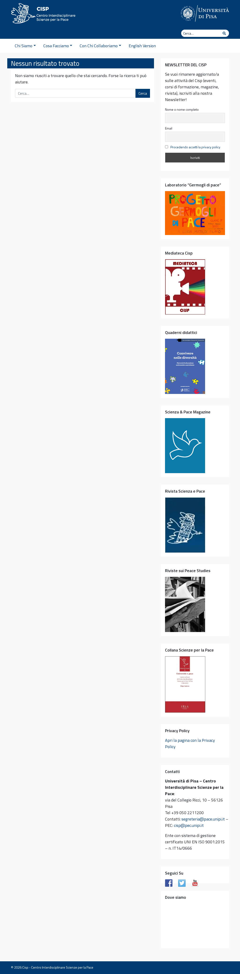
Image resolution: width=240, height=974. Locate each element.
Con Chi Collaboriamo (99, 46)
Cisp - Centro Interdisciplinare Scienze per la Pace (57, 967)
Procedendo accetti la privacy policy (195, 147)
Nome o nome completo (182, 109)
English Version (142, 46)
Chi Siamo (23, 46)
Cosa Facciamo (56, 46)
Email (168, 128)
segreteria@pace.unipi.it (203, 819)
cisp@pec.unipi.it (189, 825)
